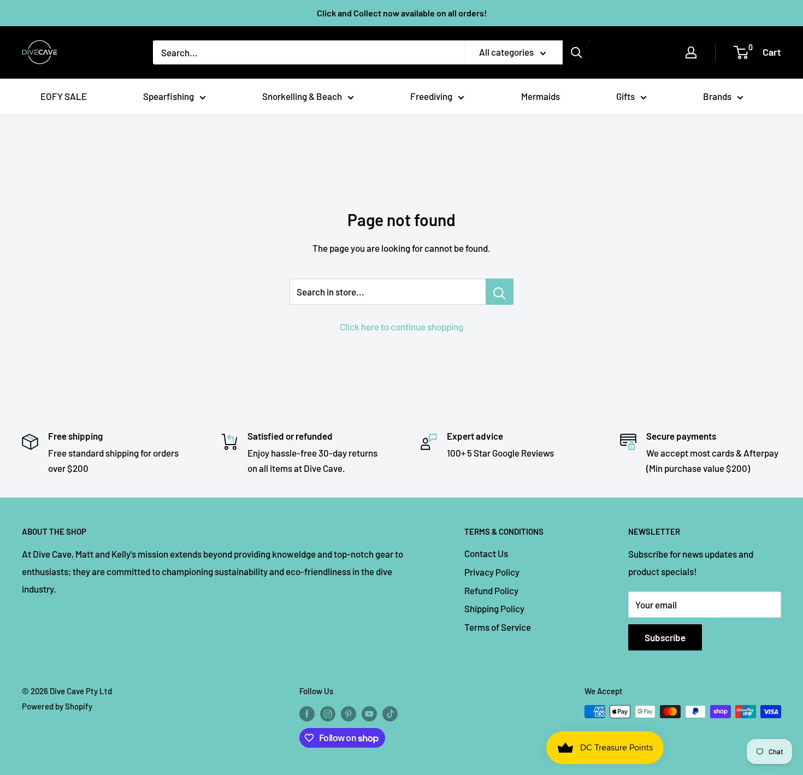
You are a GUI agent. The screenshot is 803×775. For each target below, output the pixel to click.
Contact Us (486, 553)
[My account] (691, 52)
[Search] (576, 52)
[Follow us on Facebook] (307, 713)
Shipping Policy (494, 608)
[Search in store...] (499, 292)
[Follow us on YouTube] (369, 713)
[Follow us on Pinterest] (348, 713)
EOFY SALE (63, 96)
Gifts (625, 96)
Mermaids (540, 96)
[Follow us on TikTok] (390, 713)
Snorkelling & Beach (302, 96)
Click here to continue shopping (401, 326)
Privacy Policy (491, 571)
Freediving (431, 96)
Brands (717, 96)
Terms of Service (497, 627)
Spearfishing (168, 96)
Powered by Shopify (57, 706)
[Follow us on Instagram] (327, 713)
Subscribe (665, 637)
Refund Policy (491, 590)
